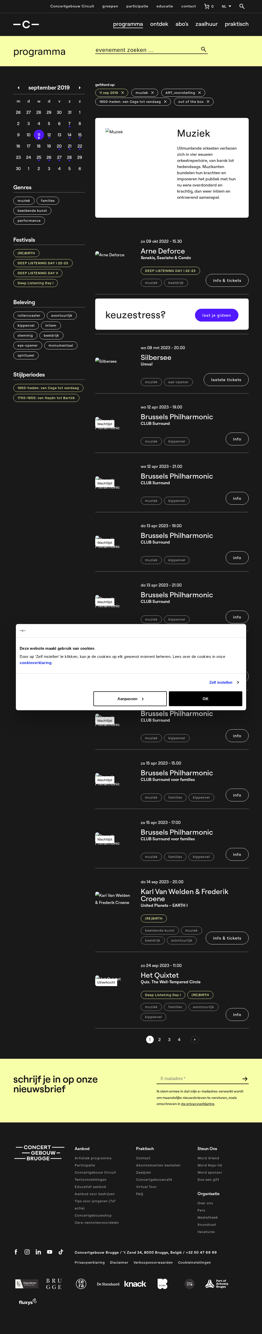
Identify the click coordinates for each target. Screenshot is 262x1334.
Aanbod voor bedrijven (95, 1194)
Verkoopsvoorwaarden (153, 1262)
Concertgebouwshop (93, 1215)
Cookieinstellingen (194, 1262)
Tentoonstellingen (91, 1179)
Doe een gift (208, 1179)
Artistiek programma (93, 1158)
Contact (143, 1158)
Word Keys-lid (210, 1165)
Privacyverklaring (90, 1262)
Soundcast (207, 1224)
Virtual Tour (146, 1187)
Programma (128, 23)
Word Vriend (208, 1158)
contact (188, 6)
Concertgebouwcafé (154, 1179)
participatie (137, 6)
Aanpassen (127, 698)
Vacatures (206, 1232)
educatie (165, 6)
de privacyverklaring (197, 1103)
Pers (201, 1210)
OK (206, 698)
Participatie (85, 1165)
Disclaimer (119, 1262)
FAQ (139, 1194)
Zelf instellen (220, 682)
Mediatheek (208, 1217)
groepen (110, 6)
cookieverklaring (35, 662)
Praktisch (237, 23)
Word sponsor (210, 1172)
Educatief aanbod (90, 1187)
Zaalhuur (206, 23)
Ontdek (159, 23)
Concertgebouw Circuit (72, 6)
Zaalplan (143, 1172)
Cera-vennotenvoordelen (97, 1222)
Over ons (205, 1203)
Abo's (182, 23)
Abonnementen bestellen (158, 1165)
